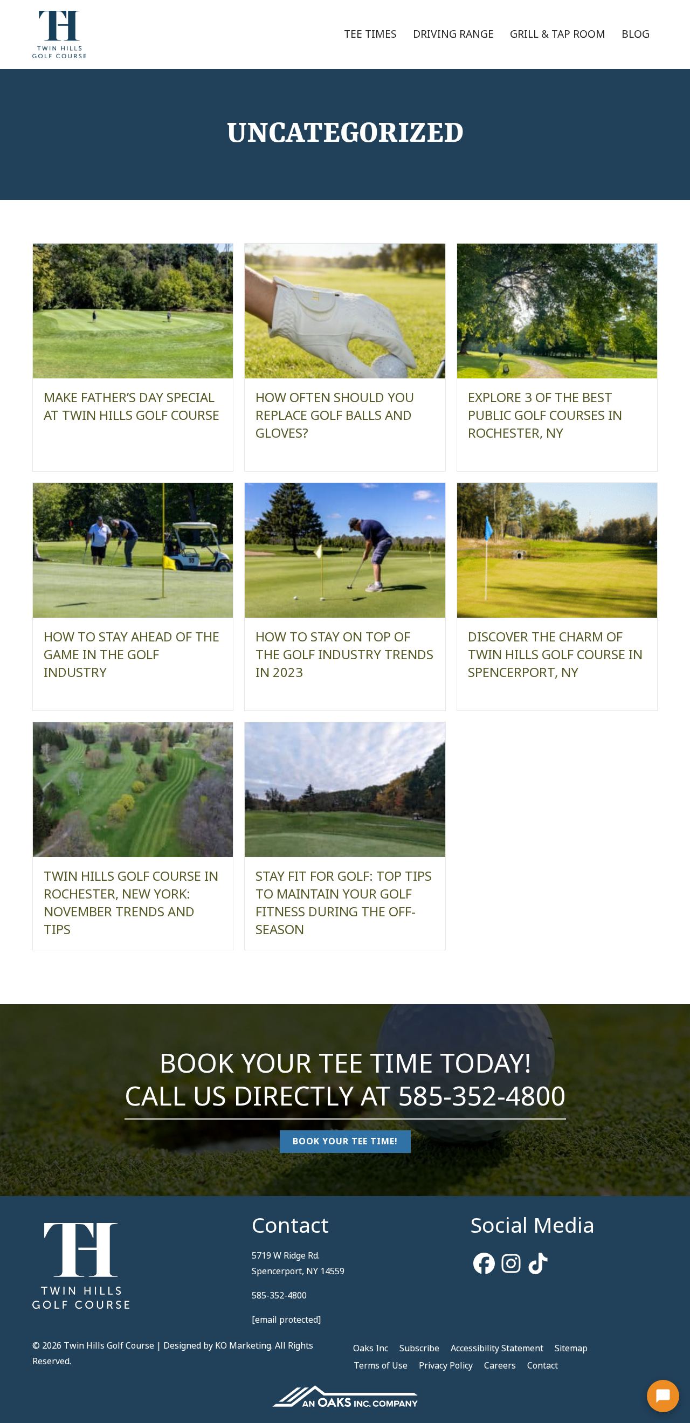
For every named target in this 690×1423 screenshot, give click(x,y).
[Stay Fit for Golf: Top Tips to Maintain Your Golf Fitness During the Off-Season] (345, 789)
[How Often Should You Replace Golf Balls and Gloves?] (345, 311)
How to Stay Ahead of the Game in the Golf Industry (131, 655)
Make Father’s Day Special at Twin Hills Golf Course (131, 407)
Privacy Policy (446, 1365)
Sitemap (571, 1348)
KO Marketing (243, 1345)
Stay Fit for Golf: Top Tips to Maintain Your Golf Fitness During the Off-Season (344, 903)
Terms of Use (381, 1365)
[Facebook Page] (484, 1264)
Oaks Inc (370, 1348)
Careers (500, 1365)
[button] (663, 1396)
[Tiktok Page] (538, 1264)
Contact (542, 1365)
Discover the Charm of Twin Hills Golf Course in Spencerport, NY (555, 655)
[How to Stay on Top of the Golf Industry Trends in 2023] (345, 550)
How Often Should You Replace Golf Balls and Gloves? (335, 416)
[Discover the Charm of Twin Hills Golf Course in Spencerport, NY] (557, 550)
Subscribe (419, 1348)
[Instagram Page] (511, 1264)
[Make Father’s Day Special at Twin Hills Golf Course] (133, 311)
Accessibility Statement (497, 1348)
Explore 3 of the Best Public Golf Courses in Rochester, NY (545, 416)
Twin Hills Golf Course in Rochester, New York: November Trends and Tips (131, 903)
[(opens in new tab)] (345, 1395)
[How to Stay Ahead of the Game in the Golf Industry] (133, 550)
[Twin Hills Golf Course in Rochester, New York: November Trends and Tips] (133, 789)
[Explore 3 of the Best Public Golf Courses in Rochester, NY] (557, 311)
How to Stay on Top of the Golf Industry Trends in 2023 (344, 655)
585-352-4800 (482, 1096)
